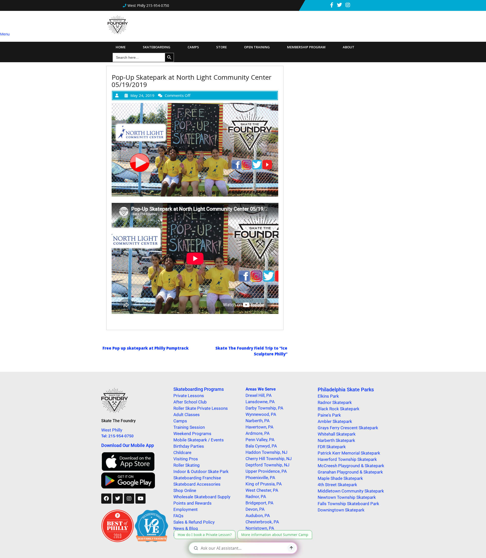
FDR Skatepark (332, 446)
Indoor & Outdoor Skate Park (201, 471)
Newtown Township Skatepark (347, 497)
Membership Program (306, 47)
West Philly (111, 430)
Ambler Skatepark (335, 421)
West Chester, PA (262, 490)
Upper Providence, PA (266, 471)
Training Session (189, 427)
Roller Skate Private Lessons (200, 408)
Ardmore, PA (258, 433)
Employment (185, 509)
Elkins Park (328, 396)
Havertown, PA (259, 427)
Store (221, 47)
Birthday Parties (188, 446)
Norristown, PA (260, 528)
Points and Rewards (192, 503)
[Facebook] (106, 498)
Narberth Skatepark (336, 440)
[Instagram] (129, 498)
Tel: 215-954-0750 (117, 436)
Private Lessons (188, 395)
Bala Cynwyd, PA (261, 445)
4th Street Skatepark (337, 484)
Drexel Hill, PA (259, 395)
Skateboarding (156, 47)
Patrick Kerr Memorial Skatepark (349, 453)
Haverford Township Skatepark (347, 459)
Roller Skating (186, 465)
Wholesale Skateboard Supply (201, 496)
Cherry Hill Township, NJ (269, 458)
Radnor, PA (256, 496)
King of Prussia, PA (264, 483)
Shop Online (184, 490)
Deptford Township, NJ (267, 464)
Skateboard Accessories (196, 484)
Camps (193, 47)
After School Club (190, 401)
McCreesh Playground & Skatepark (351, 465)
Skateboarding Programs (198, 389)
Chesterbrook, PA (262, 521)
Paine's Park (329, 415)
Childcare (182, 452)
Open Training (257, 47)
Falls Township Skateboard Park (348, 503)
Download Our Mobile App (127, 445)
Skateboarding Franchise (197, 477)
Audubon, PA (258, 515)
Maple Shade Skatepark (340, 478)
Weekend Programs (192, 433)
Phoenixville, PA (260, 477)
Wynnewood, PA (261, 414)
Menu (5, 33)
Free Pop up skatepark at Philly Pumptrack (146, 348)
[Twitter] (118, 498)
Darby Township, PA (264, 408)
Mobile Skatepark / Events (198, 439)
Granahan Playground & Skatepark (350, 472)
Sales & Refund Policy (194, 522)
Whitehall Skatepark (337, 434)
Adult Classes (186, 414)
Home (121, 47)
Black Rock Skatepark (338, 408)
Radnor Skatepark (335, 402)
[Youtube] (140, 498)
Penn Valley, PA (260, 439)
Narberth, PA (258, 420)
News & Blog (185, 528)
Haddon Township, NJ (266, 452)
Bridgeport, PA (259, 502)
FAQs (178, 515)
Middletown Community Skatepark (351, 490)
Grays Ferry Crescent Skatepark (348, 427)
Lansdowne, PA (260, 401)
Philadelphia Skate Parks (346, 390)
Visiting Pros (185, 458)
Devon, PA (255, 509)
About (348, 47)
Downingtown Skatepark (341, 509)
